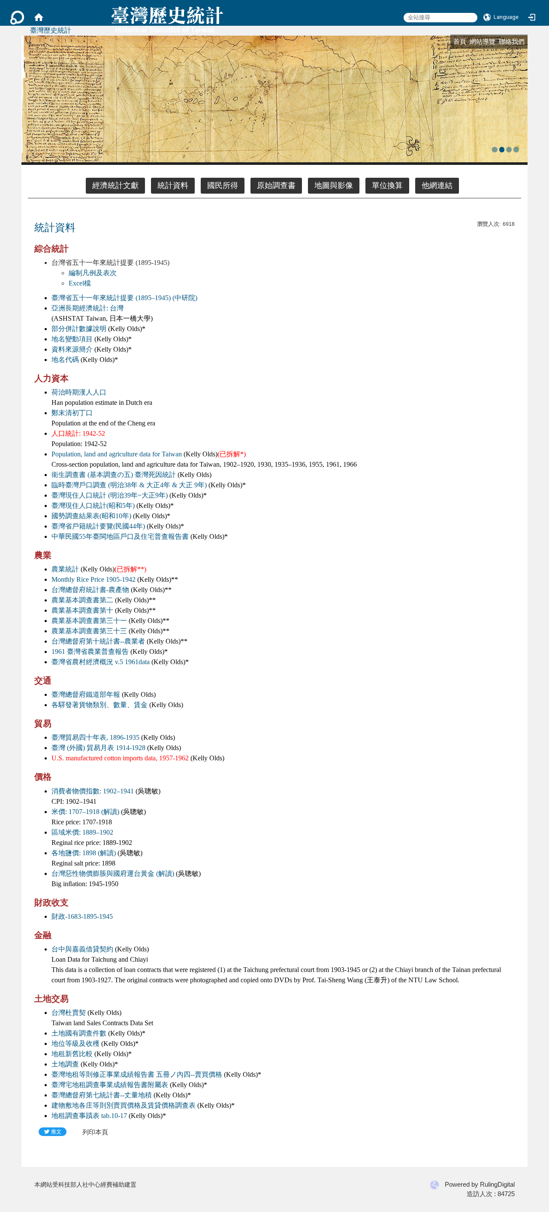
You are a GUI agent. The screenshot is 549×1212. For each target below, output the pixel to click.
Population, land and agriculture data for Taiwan (116, 454)
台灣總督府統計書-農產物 (90, 589)
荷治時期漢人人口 (78, 392)
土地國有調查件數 (78, 1033)
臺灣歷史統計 (50, 30)
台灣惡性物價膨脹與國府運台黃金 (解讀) (112, 873)
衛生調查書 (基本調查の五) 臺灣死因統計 (113, 474)
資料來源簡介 (72, 349)
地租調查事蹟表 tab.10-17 (89, 1115)
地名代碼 (65, 359)
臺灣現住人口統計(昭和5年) (93, 505)
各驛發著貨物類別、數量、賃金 (99, 704)
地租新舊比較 (72, 1053)
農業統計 (65, 569)
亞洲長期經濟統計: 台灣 (87, 308)
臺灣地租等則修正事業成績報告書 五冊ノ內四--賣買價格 (136, 1074)
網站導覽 (482, 41)
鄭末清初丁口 (72, 412)
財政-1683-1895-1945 (82, 916)
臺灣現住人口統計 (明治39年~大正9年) (109, 495)
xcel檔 (82, 283)
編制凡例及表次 (93, 272)
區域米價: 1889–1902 (82, 832)
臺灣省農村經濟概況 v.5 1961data (100, 661)
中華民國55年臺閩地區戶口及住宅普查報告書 (120, 536)
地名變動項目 (72, 339)
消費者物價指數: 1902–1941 (92, 791)
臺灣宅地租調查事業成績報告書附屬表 (109, 1084)
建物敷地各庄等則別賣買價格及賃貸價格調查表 (123, 1105)
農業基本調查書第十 (82, 610)
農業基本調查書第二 (82, 600)
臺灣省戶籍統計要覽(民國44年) (98, 526)
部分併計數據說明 (78, 328)
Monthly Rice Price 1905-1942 (93, 579)
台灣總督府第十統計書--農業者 (98, 641)
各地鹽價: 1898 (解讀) (83, 853)
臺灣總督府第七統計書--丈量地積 (101, 1095)
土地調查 (65, 1064)
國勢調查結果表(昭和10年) (91, 515)
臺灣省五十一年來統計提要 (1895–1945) (111, 297)
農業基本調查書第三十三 (89, 631)
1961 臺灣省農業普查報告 (90, 651)
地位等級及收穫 (75, 1043)
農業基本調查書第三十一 (89, 620)
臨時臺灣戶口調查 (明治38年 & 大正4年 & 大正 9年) (129, 485)
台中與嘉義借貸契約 (82, 949)
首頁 (459, 41)
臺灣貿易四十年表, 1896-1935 (95, 737)
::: (449, 40)
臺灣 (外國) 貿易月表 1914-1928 (98, 747)
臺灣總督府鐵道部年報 (85, 694)
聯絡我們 (512, 41)
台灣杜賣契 (68, 1012)
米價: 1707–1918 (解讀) (85, 811)
